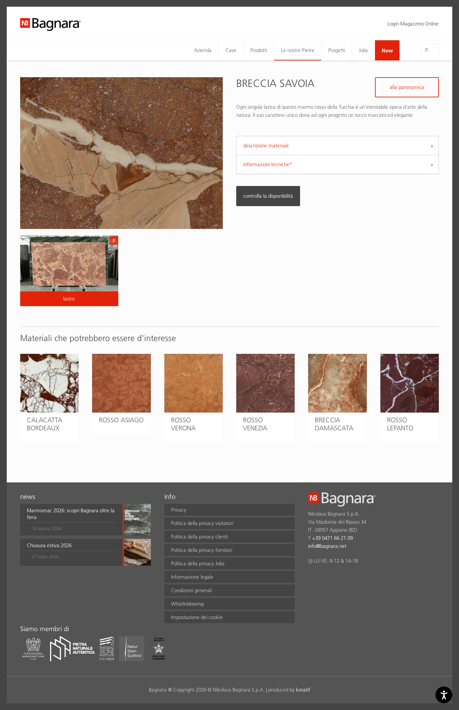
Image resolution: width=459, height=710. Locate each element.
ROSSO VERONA (183, 424)
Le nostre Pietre (298, 50)
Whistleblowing (187, 604)
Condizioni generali (191, 590)
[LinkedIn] (338, 578)
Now (387, 50)
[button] (72, 519)
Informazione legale (192, 577)
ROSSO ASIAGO (121, 420)
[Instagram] (325, 578)
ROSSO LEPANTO (400, 424)
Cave (231, 50)
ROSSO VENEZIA (255, 424)
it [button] (426, 50)
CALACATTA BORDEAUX (44, 424)
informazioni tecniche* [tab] (267, 164)
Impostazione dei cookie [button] (197, 617)
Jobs (363, 50)
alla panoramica (407, 87)
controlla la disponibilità (268, 196)
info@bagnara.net (327, 546)
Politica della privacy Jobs (197, 563)
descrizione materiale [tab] (266, 145)
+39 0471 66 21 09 (332, 538)
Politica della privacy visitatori (202, 523)
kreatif (303, 690)
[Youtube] (351, 578)
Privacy (178, 510)
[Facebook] (312, 578)
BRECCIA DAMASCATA (334, 424)
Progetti (336, 50)
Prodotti (258, 50)
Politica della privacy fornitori (201, 550)
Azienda (203, 50)
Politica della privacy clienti (199, 536)
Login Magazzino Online (413, 23)
